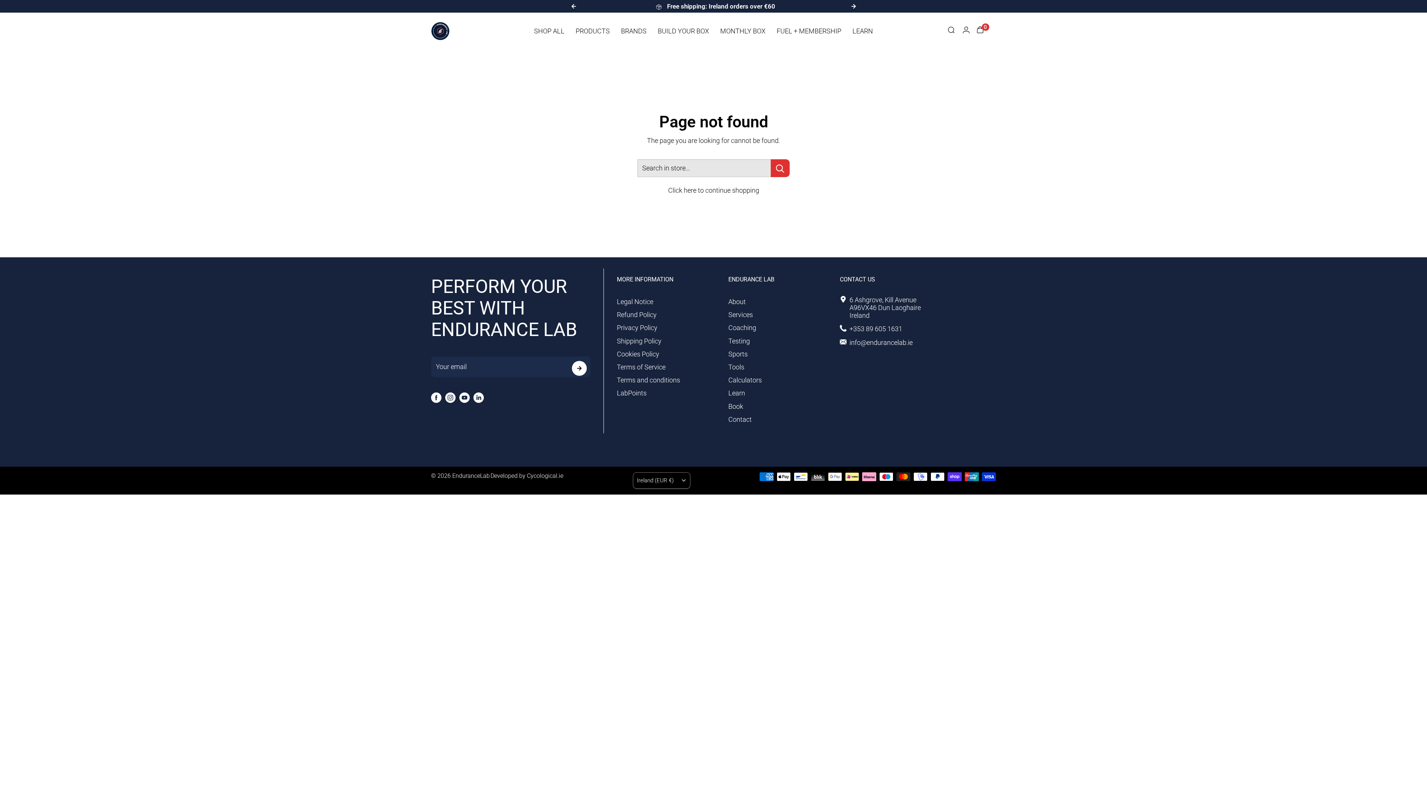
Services (740, 315)
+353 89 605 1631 (876, 329)
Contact (740, 419)
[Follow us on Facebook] (436, 397)
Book (735, 406)
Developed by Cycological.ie (527, 475)
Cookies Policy (638, 354)
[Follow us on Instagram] (450, 397)
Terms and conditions (648, 380)
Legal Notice (635, 302)
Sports (738, 354)
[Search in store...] (780, 168)
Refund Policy (637, 315)
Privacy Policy (637, 328)
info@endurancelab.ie (881, 342)
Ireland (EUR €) (655, 480)
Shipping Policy (639, 341)
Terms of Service (641, 367)
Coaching (742, 328)
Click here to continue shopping (713, 190)
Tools (736, 367)
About (737, 302)
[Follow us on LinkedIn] (478, 397)
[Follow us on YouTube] (464, 397)
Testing (739, 341)
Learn (736, 393)
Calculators (745, 380)
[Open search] (951, 31)
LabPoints (632, 393)
